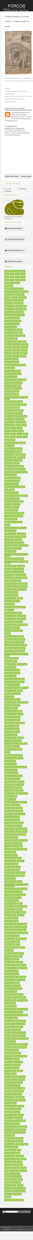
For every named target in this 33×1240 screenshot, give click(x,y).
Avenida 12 (24, 347)
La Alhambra (22, 834)
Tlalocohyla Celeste (10, 1150)
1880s (12, 274)
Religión (7, 1047)
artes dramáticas (9, 335)
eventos (15, 658)
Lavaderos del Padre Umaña (13, 858)
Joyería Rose (18, 826)
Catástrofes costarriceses (12, 481)
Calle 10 (13, 428)
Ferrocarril (16, 705)
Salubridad (8, 1074)
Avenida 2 (24, 350)
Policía (23, 1021)
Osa (21, 956)
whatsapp (7, 1197)
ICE (17, 790)
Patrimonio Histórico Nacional (13, 988)
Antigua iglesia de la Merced (12, 321)
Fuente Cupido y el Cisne (12, 729)
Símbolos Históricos (10, 1106)
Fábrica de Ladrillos (10, 676)
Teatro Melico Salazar (11, 1126)
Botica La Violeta (21, 416)
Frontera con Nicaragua (11, 726)
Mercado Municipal (10, 915)
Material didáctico (10, 909)
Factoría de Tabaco (10, 691)
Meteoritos (21, 915)
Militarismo (8, 918)
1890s (17, 274)
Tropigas (7, 1165)
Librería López (21, 872)
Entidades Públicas (19, 639)
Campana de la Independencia (13, 448)
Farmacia (7, 693)
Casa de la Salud (9, 472)
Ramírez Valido (23, 1038)
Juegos (18, 831)
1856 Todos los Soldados (17, 271)
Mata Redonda (9, 906)
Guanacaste (8, 746)
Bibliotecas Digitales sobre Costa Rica (15, 404)
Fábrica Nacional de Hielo (12, 685)
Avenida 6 (22, 356)
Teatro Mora (22, 1126)
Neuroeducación (9, 944)
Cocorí (7, 516)
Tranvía (20, 1162)
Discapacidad (22, 589)
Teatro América (15, 1123)
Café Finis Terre (21, 422)
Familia (20, 691)
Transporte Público (10, 1162)
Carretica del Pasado (10, 466)
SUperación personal (19, 1121)
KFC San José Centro (10, 834)
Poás (15, 1018)
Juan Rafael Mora (21, 829)
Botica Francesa (17, 413)
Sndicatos (16, 1112)
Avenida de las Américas (11, 362)
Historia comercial (10, 761)
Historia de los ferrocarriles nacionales (15, 767)
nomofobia (8, 947)
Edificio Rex (8, 622)
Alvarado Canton (9, 309)
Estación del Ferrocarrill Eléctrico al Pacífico (16, 654)
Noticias (15, 947)
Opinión (22, 947)
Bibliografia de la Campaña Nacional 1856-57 (16, 398)
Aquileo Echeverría (10, 330)
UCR (6, 1170)
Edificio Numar (21, 619)
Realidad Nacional (10, 1041)
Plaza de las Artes (22, 1009)
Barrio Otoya (17, 388)
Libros (22, 875)
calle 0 (18, 425)
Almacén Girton (18, 300)
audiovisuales (8, 344)
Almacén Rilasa (18, 303)
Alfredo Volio (22, 297)
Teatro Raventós (20, 1129)
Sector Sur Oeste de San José (13, 1094)
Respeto (24, 1047)
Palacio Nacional (9, 962)
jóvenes (20, 823)
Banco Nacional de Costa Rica (13, 382)
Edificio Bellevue (9, 604)
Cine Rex (16, 507)
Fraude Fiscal (20, 723)
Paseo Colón (20, 980)
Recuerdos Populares (11, 1044)
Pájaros (16, 959)
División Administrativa (11, 592)
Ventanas (20, 1185)
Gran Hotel (8, 740)
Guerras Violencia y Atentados (13, 749)
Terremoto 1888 (9, 1135)
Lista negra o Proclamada (12, 889)
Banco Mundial (21, 380)
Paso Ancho (8, 986)
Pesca (14, 1000)
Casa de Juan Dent (20, 469)
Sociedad (20, 1115)
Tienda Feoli (19, 1141)
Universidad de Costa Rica (12, 1173)
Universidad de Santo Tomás (13, 1176)
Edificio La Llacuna (10, 619)
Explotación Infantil (10, 667)
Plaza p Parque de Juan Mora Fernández (16, 1015)
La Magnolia (18, 843)
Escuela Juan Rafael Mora (12, 645)
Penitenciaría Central (10, 991)
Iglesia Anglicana (9, 793)
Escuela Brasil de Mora (17, 642)
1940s (23, 277)
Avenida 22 (8, 353)
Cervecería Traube (10, 495)
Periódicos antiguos (10, 994)
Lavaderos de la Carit (11, 855)
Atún (24, 341)
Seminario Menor (20, 1100)
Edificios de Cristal (22, 625)
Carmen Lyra (8, 463)
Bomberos (8, 413)
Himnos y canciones (10, 758)
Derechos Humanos (10, 583)
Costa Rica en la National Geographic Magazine (16, 562)
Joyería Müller (9, 826)
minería (15, 918)
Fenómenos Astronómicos (12, 699)
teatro (6, 1123)
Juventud (24, 831)
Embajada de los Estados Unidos (14, 636)
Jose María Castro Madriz (12, 820)
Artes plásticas (20, 335)
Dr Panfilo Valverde (10, 598)
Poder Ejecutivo (9, 1021)
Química (7, 1035)
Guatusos (16, 746)
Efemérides (16, 627)
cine (21, 501)
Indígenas (19, 808)
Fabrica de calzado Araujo (12, 673)
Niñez (17, 944)
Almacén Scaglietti (21, 306)
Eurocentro (8, 658)
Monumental (8, 927)
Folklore (20, 714)
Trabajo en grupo (10, 1156)
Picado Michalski (22, 1000)
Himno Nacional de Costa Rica (13, 755)
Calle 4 (7, 437)
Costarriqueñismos (10, 566)
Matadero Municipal (20, 906)
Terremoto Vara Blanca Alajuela (14, 1138)
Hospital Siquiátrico (10, 782)
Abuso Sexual (8, 286)
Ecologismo (8, 601)
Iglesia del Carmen (10, 799)
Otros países (8, 959)
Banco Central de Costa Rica (13, 374)
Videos (7, 1191)
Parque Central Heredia (11, 971)
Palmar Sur (19, 962)
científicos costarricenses (12, 498)
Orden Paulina (9, 950)
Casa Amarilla (9, 469)
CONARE (7, 537)
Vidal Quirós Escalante (19, 1188)
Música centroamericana (12, 936)
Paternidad (17, 986)
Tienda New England (21, 1144)
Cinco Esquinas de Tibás (11, 501)
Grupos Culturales (10, 743)
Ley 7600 (7, 864)
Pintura (7, 1003)
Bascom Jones (9, 391)
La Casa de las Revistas (11, 840)
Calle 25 (19, 434)
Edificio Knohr (21, 616)
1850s (6, 271)
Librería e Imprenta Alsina (12, 870)
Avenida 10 (8, 347)
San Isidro (7, 1079)
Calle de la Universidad (11, 443)
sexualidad (8, 1103)
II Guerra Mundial (9, 808)
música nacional (9, 939)
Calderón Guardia (10, 425)
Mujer (6, 930)
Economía (16, 601)
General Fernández (10, 737)
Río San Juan (18, 1062)
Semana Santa (9, 1100)
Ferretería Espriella (10, 702)
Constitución (18, 539)
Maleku (7, 897)
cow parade (21, 566)
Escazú (7, 642)
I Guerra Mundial (9, 790)
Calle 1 (7, 428)
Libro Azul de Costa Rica (11, 875)
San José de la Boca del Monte (13, 1082)
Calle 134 (7, 431)
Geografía (20, 737)
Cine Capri (8, 504)
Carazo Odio (21, 457)
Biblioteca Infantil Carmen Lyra (13, 401)
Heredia (7, 752)
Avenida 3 (16, 353)
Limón (19, 881)
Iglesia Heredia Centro (11, 802)
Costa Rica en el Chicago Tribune (14, 558)
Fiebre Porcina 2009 (10, 714)
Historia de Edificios (10, 764)
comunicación (21, 534)
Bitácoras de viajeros (11, 410)
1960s (12, 280)
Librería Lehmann (10, 872)
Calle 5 (19, 437)
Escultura (23, 645)
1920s (12, 277)
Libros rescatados (10, 878)
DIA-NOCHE (16, 586)
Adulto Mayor (9, 294)
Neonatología (15, 942)
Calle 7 (25, 437)
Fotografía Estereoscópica (12, 717)
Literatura (24, 889)
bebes (16, 391)
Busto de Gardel (19, 419)
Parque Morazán (9, 977)
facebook (25, 688)
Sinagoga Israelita (10, 1109)
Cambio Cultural (9, 445)
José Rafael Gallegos (10, 823)
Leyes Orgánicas (9, 867)
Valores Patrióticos (10, 1185)
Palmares (7, 965)
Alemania (14, 297)
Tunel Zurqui (8, 1168)
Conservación (9, 539)
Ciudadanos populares (11, 510)
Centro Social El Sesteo (11, 492)
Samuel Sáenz (21, 1077)
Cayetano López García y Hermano (14, 487)
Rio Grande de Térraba (20, 1056)
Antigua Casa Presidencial (12, 318)
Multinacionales (21, 930)
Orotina (15, 956)
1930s (17, 277)
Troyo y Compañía (17, 1165)
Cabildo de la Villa (10, 422)
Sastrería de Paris (18, 1091)
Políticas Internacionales (17, 1024)
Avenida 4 (7, 356)
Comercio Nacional (10, 531)
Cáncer (19, 451)
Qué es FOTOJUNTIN (19, 1032)
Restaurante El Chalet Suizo (12, 1053)
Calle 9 (12, 440)
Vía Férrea (8, 1188)
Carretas (16, 463)
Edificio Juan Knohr (10, 616)
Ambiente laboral (21, 309)
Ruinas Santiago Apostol (11, 1068)
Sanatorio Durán (19, 1088)
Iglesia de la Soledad (10, 796)
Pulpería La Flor (16, 1030)
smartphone (8, 1112)
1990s (6, 283)
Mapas (20, 903)
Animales (7, 315)
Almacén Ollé (8, 303)
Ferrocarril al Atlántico (11, 708)
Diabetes (24, 586)
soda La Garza (9, 1118)
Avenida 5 (15, 356)
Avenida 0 (17, 344)
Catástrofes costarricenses (12, 478)
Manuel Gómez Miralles (11, 900)
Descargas (8, 586)
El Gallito (7, 633)
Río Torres (8, 1065)
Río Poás (16, 1059)
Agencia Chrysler (19, 294)
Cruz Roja (7, 572)
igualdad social (15, 805)
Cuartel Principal (9, 575)
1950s (6, 280)
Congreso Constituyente (18, 537)
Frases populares (9, 723)
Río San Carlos (9, 1062)
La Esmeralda (9, 843)
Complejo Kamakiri (10, 534)
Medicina (19, 909)
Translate (8, 191)
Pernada (20, 994)
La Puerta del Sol (17, 846)
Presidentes (19, 1027)
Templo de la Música (19, 1132)
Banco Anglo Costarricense (12, 371)
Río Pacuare (8, 1059)
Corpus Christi (19, 542)
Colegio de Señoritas (10, 519)
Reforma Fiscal (23, 1044)
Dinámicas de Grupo (10, 589)
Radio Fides (22, 1035)
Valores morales (15, 1182)
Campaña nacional (10, 451)
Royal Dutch (16, 1065)
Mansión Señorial (16, 897)
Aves (24, 365)
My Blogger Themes (26, 1229)
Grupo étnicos (17, 740)
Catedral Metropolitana (11, 484)
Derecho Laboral (15, 580)
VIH (17, 1191)
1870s (6, 274)
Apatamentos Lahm (10, 327)
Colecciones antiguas (16, 516)
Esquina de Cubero (19, 648)
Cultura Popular (9, 578)
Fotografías (8, 720)
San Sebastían (9, 1088)
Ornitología (8, 956)
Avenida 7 (7, 359)
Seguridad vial (20, 1097)
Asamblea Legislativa (11, 338)
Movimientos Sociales (20, 927)
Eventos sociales (21, 664)
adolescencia (24, 291)
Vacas (20, 1179)
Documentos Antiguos (11, 595)
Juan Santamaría (9, 831)
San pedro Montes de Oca (12, 1085)
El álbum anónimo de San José (13, 630)
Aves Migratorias (9, 368)
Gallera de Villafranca (10, 735)
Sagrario (20, 1071)
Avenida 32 (24, 353)
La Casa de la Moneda (11, 837)
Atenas (19, 341)
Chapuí (19, 495)
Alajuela (7, 297)
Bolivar (21, 410)
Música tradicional (21, 939)
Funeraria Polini (9, 732)
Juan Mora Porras (10, 829)
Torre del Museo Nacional (12, 1153)
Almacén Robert (9, 306)
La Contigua (23, 840)
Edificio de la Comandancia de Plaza (15, 607)
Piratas (13, 1003)
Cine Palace (8, 507)
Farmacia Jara (16, 693)
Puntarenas (8, 1032)
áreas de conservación (11, 333)
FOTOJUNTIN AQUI (17, 96)
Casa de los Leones (21, 472)
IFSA (21, 790)
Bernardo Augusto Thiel (11, 394)
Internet (7, 811)
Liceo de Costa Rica (10, 881)
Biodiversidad (8, 407)
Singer (18, 1109)
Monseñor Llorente (10, 924)
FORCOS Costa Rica (16, 1227)
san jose (15, 1079)
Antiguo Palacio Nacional (12, 324)
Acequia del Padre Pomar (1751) (14, 288)
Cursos (7, 580)
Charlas (25, 495)
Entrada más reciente (12, 176)
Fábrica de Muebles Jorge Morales (14, 679)
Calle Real (22, 443)
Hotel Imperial (9, 787)
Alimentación (8, 300)
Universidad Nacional (11, 1179)
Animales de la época (18, 315)
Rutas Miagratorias (10, 1071)
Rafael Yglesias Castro (11, 1038)
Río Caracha (8, 1056)
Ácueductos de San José (11, 291)
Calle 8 (7, 440)
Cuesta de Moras (20, 575)
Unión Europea (14, 1170)
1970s (17, 280)
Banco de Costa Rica (10, 377)
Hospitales (20, 782)
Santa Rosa (8, 1091)
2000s (12, 283)
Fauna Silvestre (9, 696)
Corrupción (8, 545)
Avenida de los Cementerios (12, 365)
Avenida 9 (15, 359)
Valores (7, 1182)
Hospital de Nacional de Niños (13, 776)
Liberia (18, 867)
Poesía (18, 1021)
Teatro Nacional (9, 1129)
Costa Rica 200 (17, 548)
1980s (23, 280)
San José (21, 1079)
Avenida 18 (16, 350)
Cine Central (16, 504)
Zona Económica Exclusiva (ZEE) (14, 1200)
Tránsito (23, 1159)
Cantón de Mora (20, 454)
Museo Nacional (22, 933)
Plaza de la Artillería (10, 1006)
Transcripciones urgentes (12, 1159)
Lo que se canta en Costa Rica (13, 892)
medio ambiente (9, 912)
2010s (17, 283)
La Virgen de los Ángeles (19, 849)
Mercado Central (20, 912)
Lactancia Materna (10, 852)
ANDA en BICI (19, 312)
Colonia (7, 525)
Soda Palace (18, 1118)
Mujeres (12, 930)
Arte (21, 333)
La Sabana (8, 849)
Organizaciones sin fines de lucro (14, 953)
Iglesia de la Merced (21, 793)
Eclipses (20, 598)
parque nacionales (10, 980)
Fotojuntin (16, 720)
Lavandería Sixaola (10, 861)
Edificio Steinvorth (10, 625)
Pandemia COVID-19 (10, 968)
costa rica (7, 548)
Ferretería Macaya (22, 702)
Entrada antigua (26, 176)
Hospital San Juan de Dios (12, 779)
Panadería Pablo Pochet (19, 965)
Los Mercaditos (9, 895)
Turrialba (23, 1168)
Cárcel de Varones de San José (13, 460)
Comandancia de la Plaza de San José (15, 528)
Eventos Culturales (10, 664)
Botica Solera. (9, 419)
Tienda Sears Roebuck (11, 1147)
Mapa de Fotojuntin (10, 903)
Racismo (14, 1035)
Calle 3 (25, 434)
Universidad (23, 1170)
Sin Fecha (20, 1106)
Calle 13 (19, 428)
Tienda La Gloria (9, 1144)
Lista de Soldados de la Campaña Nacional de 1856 (16, 885)
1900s (23, 274)
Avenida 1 (24, 344)
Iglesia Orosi (22, 802)
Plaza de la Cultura (10, 1009)
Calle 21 (13, 434)
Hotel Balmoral (9, 784)
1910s (6, 277)
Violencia (22, 1191)
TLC (19, 1150)
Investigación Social (17, 811)
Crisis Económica (18, 569)
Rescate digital (15, 1047)
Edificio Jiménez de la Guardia (13, 613)
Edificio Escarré (9, 610)
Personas (7, 1000)
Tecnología (8, 1132)
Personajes (8, 997)
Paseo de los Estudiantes (12, 983)
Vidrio (12, 1191)
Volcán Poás (17, 1194)
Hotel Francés (19, 784)
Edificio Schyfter (17, 622)
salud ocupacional (10, 1077)
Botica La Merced (10, 416)
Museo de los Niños (10, 933)
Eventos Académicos (10, 661)
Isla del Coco (8, 814)
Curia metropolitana (21, 578)
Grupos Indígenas (21, 743)
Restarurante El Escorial (11, 1050)
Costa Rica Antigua (10, 551)
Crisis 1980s (8, 569)
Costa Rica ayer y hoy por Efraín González (16, 555)
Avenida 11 (16, 347)
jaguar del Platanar (19, 814)
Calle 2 (7, 434)
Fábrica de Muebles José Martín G (14, 682)
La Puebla (7, 846)
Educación (8, 627)
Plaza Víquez (8, 1018)
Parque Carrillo (22, 968)
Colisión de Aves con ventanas (13, 522)
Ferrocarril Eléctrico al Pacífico (13, 711)
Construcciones (9, 542)
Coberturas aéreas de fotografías (14, 513)
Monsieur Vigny (22, 924)
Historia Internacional (11, 770)
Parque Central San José (11, 974)
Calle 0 (24, 425)
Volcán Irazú (8, 1194)
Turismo (16, 1168)
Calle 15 (21, 431)
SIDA (14, 1103)
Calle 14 (14, 431)
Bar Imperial (8, 388)
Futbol (17, 732)
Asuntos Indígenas (10, 341)
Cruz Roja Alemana (18, 572)
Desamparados (22, 583)
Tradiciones (20, 1156)
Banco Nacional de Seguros (12, 385)
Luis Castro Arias (20, 895)
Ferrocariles (8, 705)
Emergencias (8, 639)
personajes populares (19, 997)
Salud (14, 1074)
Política (7, 1024)
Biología (17, 407)
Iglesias (7, 805)
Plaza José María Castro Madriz (13, 1012)
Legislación (20, 861)
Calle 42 (13, 437)
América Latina (9, 312)
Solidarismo (8, 1121)
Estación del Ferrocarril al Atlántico (14, 651)
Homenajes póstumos (11, 773)
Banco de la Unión (10, 380)
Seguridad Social (9, 1097)
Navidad (7, 942)
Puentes (7, 1030)
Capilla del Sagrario (10, 457)
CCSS (6, 490)
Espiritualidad (8, 648)
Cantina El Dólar (9, 454)
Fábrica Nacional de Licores (12, 688)
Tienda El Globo (9, 1141)
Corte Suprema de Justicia (20, 545)
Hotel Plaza (18, 787)
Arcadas (19, 330)
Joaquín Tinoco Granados (12, 817)
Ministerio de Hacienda (11, 921)
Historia (20, 758)
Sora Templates (14, 1229)
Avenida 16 (8, 350)
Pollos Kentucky (9, 1027)
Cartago (21, 466)
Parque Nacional (20, 977)
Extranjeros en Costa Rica (12, 670)
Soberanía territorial (10, 1115)
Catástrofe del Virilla (10, 475)
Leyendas (14, 864)
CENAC (12, 490)
